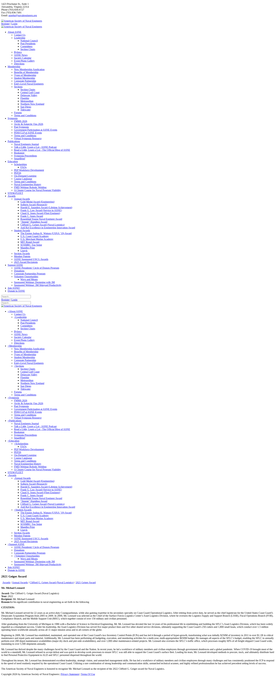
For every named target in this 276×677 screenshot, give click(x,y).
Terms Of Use (88, 674)
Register (5, 23)
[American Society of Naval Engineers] (21, 20)
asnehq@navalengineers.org (22, 15)
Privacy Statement (70, 674)
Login (14, 23)
